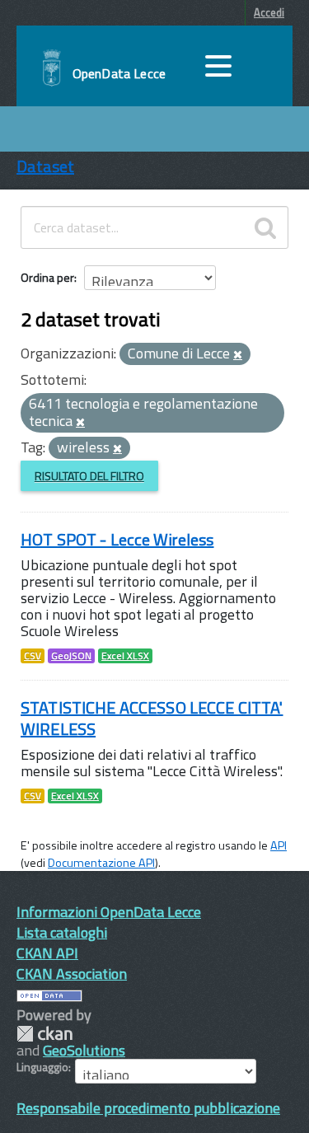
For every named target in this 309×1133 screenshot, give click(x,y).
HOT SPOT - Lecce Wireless (117, 539)
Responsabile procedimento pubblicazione (148, 1108)
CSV (32, 655)
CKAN (44, 1033)
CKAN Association (71, 973)
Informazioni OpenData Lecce (108, 912)
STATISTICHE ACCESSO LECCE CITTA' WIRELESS (152, 718)
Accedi (269, 12)
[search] (265, 227)
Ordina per (47, 277)
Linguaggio (42, 1067)
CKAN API (47, 953)
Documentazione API (101, 863)
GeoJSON (71, 655)
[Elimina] (237, 355)
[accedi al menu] (218, 66)
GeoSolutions (84, 1050)
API (278, 845)
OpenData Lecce (119, 73)
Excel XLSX (125, 655)
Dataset (45, 166)
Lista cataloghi (61, 932)
